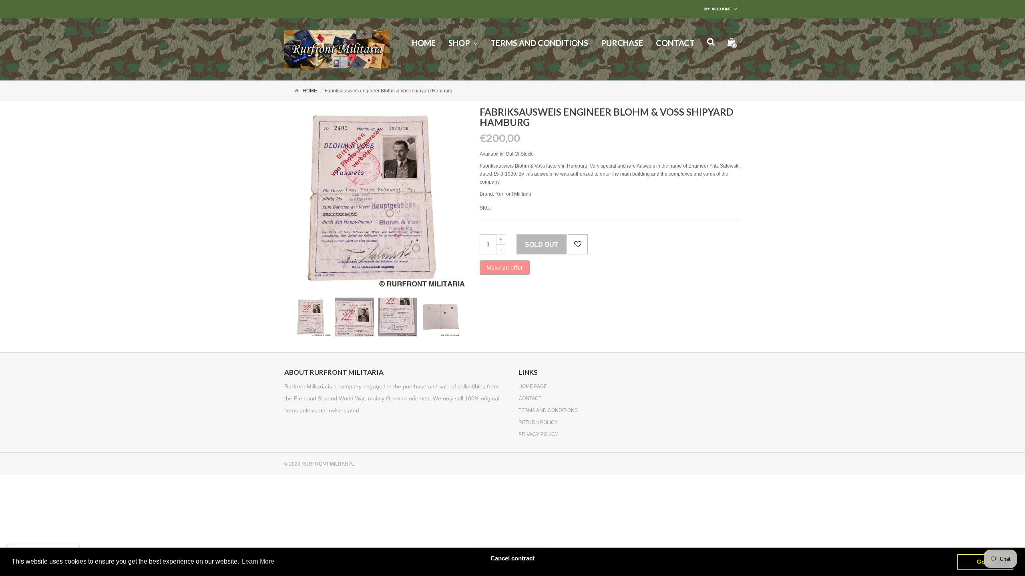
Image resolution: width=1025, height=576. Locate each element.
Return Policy (538, 422)
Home (310, 91)
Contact (530, 398)
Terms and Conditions (548, 410)
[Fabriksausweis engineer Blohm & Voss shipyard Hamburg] (311, 317)
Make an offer (505, 269)
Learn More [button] (258, 561)
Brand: (487, 194)
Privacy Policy (538, 434)
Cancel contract (512, 558)
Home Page (533, 386)
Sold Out (541, 244)
